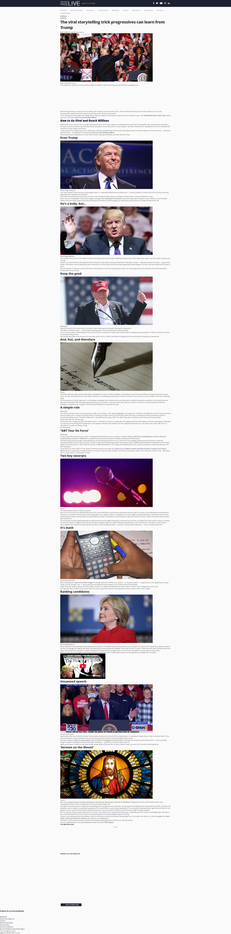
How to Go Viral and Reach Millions (86, 117)
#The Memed (136, 10)
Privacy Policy (4, 925)
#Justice (125, 10)
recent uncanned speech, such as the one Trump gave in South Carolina (98, 740)
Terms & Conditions (6, 927)
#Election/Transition (76, 10)
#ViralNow (63, 10)
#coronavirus (91, 10)
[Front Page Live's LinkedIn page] (169, 3)
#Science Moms (103, 10)
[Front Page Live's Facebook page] (153, 3)
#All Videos (160, 10)
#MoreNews (115, 10)
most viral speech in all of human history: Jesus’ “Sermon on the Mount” (106, 802)
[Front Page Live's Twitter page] (157, 3)
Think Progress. (109, 822)
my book (76, 199)
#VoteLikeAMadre (65, 13)
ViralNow (63, 18)
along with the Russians (113, 199)
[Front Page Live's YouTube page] (161, 3)
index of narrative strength (84, 583)
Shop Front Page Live (7, 919)
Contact (2, 921)
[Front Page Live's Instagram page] (165, 3)
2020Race (63, 16)
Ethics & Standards (6, 923)
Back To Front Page (72, 905)
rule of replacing (117, 413)
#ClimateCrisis (148, 10)
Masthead (3, 917)
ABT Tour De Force (104, 445)
